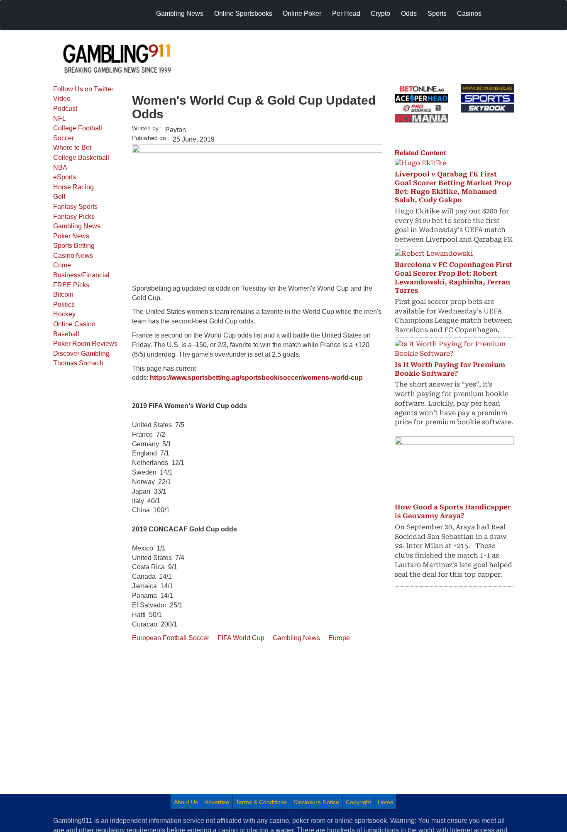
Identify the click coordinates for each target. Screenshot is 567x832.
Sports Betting (74, 245)
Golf (59, 196)
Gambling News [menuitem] (179, 13)
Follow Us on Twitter (83, 89)
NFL (59, 118)
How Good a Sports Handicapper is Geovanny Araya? (453, 511)
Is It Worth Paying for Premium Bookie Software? (450, 369)
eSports (64, 177)
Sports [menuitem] (437, 13)
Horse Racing (73, 187)
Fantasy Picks (74, 216)
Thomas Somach (78, 363)
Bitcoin (63, 294)
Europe (339, 637)
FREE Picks (71, 285)
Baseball (66, 334)
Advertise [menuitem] (217, 802)
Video (62, 98)
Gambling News (76, 226)
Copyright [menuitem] (358, 802)
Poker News (71, 236)
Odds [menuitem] (409, 13)
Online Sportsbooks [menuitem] (243, 13)
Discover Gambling (81, 353)
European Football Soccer (170, 637)
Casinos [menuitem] (469, 13)
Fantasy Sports (75, 206)
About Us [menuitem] (186, 802)
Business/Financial (81, 275)
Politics (64, 304)
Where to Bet (72, 147)
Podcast (65, 108)
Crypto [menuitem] (380, 13)
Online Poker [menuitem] (302, 13)
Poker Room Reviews (85, 343)
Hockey (64, 314)
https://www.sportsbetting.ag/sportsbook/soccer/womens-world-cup (256, 377)
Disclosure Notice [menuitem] (316, 802)
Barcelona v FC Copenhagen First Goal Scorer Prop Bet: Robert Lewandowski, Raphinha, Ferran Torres (453, 277)
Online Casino (74, 324)
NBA (60, 167)
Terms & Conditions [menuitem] (261, 802)
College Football (77, 128)
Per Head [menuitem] (346, 13)
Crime (62, 265)
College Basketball (81, 157)
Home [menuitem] (385, 802)
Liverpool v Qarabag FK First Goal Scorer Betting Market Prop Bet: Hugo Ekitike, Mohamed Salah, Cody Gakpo (453, 187)
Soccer (63, 138)
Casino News (73, 255)
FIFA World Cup (241, 637)
